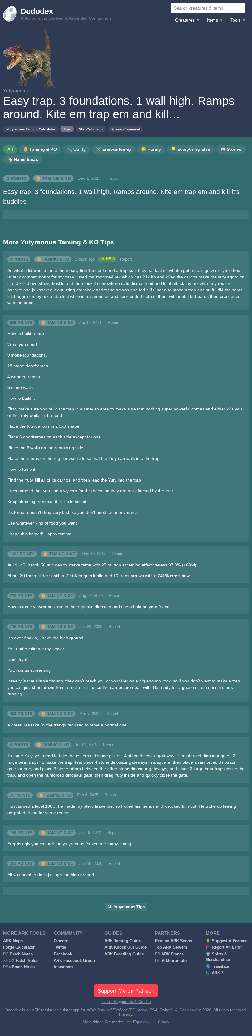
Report (113, 178)
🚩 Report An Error (224, 947)
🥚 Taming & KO (53, 178)
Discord (61, 941)
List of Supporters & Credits (126, 1002)
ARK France (172, 954)
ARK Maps (13, 941)
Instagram (63, 967)
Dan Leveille (190, 1010)
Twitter (60, 947)
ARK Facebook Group (74, 960)
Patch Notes (21, 954)
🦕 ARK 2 (214, 973)
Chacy (163, 1022)
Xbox (142, 1010)
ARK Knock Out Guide (125, 947)
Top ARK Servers (171, 947)
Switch (165, 1010)
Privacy (125, 1014)
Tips (67, 129)
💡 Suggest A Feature (226, 941)
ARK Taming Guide (122, 941)
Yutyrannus (15, 90)
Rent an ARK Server (173, 941)
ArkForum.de (174, 960)
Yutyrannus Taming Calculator (30, 129)
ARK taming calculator (52, 1010)
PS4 (153, 1010)
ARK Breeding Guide (124, 954)
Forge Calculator (19, 947)
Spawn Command (125, 129)
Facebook (63, 954)
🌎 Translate (217, 966)
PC (132, 1010)
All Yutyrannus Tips (126, 907)
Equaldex (141, 1022)
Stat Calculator (91, 129)
